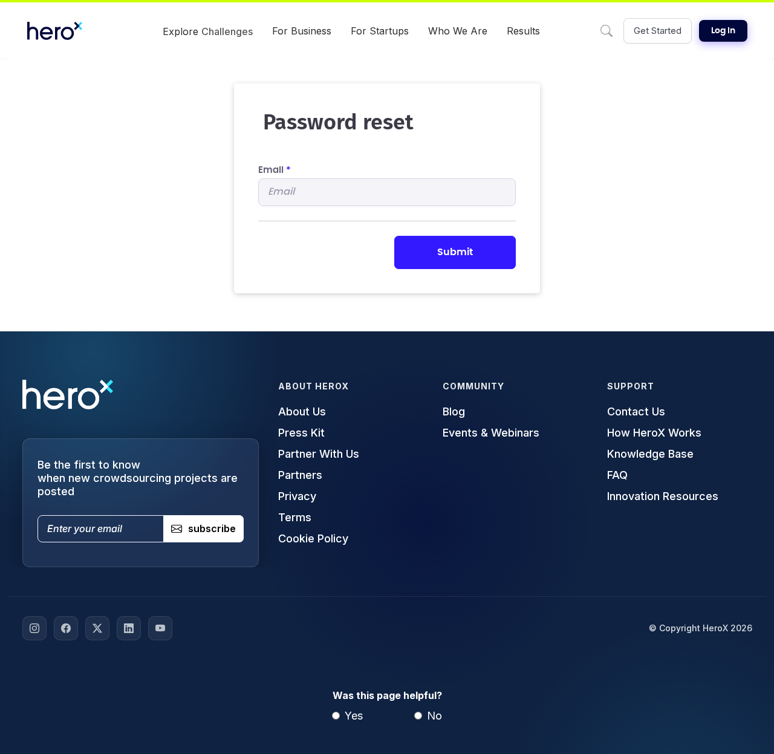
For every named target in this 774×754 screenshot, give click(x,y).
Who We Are (457, 31)
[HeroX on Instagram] (34, 628)
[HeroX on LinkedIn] (129, 628)
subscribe (212, 528)
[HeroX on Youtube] (160, 628)
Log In (723, 31)
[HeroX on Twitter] (97, 628)
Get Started (657, 30)
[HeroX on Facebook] (66, 628)
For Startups (380, 31)
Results (523, 31)
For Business (301, 31)
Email (274, 170)
